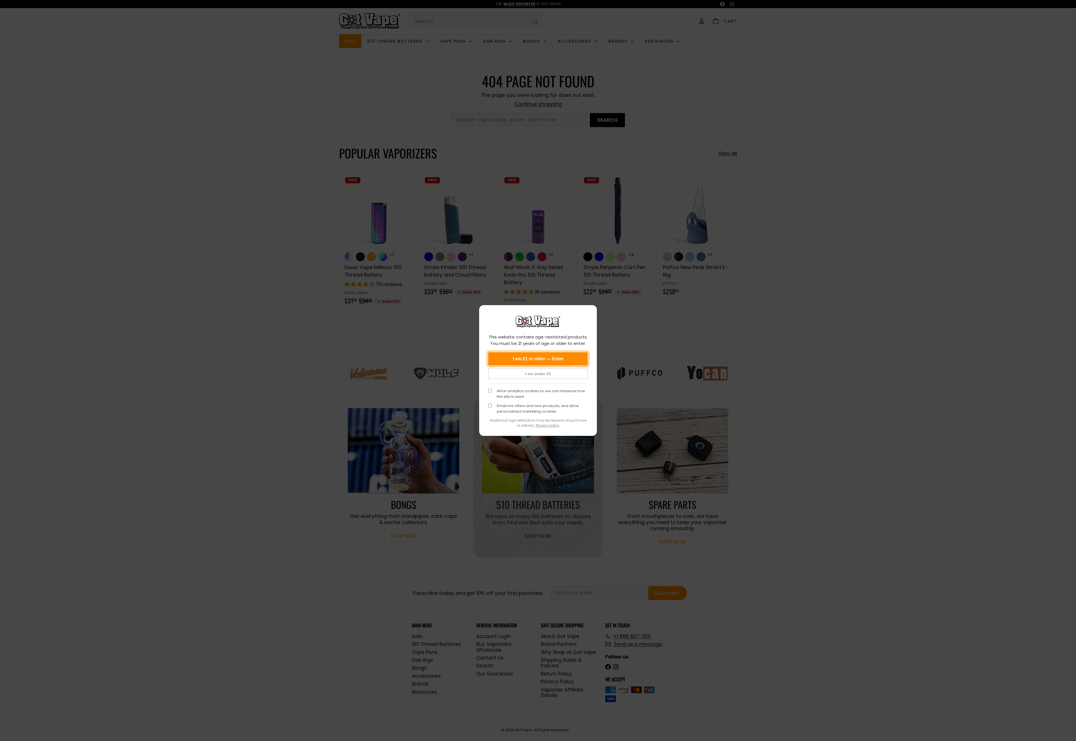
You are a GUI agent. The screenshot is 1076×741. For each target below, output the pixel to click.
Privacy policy (547, 425)
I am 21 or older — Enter (538, 358)
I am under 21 (538, 373)
